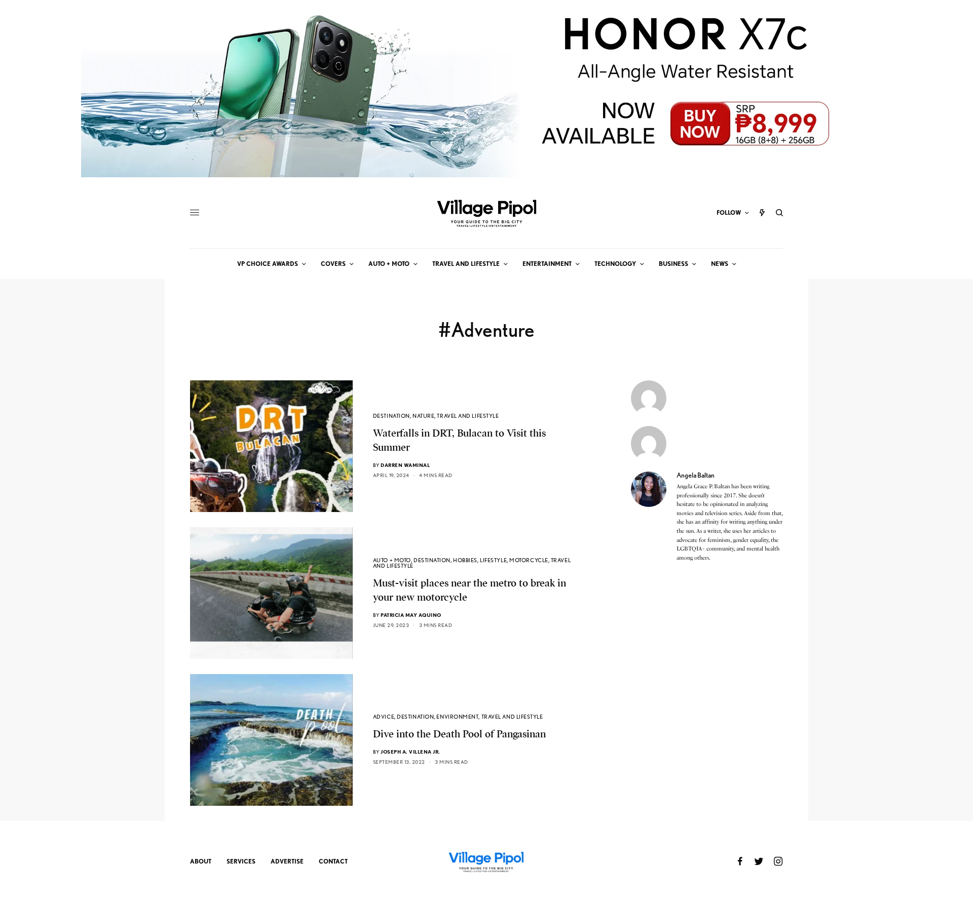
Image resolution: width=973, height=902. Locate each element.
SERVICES (241, 861)
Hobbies (465, 560)
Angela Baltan (696, 475)
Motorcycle (528, 560)
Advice (383, 716)
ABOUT (200, 861)
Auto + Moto (392, 560)
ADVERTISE (287, 861)
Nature (423, 415)
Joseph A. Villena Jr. (410, 752)
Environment (457, 716)
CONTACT (333, 861)
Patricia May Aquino (411, 615)
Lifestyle (493, 560)
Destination (391, 415)
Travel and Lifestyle (468, 415)
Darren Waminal (405, 465)
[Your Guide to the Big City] (486, 212)
